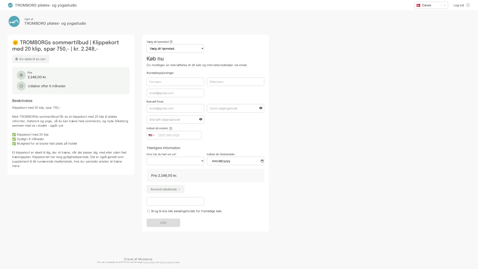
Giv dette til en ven (32, 59)
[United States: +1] (151, 135)
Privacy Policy (149, 262)
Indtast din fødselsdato (221, 154)
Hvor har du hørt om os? (161, 154)
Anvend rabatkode (163, 189)
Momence (145, 259)
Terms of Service (167, 262)
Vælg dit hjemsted (158, 41)
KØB (163, 223)
